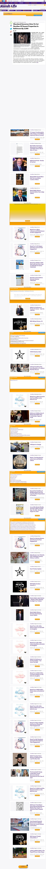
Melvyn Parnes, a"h (13, 380)
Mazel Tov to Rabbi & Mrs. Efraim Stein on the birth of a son (37, 691)
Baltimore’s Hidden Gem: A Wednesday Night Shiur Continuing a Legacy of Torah (37, 415)
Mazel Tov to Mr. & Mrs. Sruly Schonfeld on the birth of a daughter (37, 644)
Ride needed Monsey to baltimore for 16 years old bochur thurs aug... (23, 524)
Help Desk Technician (14, 428)
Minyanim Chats (13, 477)
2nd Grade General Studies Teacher (16, 429)
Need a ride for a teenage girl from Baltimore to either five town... (22, 522)
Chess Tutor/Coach (13, 476)
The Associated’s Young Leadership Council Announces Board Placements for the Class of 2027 (37, 774)
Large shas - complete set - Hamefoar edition (18, 483)
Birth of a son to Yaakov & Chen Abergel (17, 335)
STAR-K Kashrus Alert (35, 351)
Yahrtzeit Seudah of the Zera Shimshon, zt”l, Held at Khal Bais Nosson (37, 368)
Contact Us (43, 2)
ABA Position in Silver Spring (15, 480)
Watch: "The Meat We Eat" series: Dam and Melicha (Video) (36, 459)
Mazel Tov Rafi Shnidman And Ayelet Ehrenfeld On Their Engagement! (36, 740)
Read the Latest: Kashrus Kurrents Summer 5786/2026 (36, 279)
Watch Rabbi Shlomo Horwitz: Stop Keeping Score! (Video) (36, 613)
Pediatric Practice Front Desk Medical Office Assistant (20, 435)
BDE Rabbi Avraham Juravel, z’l (35, 584)
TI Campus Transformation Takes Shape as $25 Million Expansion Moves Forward (37, 133)
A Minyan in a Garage (35, 444)
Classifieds (27, 2)
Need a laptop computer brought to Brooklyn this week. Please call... (23, 530)
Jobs (11, 2)
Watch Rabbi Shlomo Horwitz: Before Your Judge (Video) (37, 192)
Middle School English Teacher (16, 433)
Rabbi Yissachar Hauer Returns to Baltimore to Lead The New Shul (36, 757)
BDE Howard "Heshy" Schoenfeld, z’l (35, 837)
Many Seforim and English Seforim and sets (18, 481)
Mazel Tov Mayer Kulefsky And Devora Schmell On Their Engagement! (36, 724)
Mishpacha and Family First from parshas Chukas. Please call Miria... (22, 529)
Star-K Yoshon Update (35, 569)
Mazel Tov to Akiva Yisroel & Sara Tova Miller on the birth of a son (37, 398)
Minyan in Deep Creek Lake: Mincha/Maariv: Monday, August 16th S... (23, 527)
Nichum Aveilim (34, 2)
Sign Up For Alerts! (30, 15)
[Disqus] (28, 85)
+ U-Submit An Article (38, 15)
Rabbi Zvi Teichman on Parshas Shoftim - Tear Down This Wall (36, 660)
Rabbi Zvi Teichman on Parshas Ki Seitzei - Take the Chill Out (37, 309)
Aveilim (43, 377)
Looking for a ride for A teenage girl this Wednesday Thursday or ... (22, 523)
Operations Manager (14, 431)
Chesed (7, 2)
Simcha (43, 332)
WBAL (25, 22)
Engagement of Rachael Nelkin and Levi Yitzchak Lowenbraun (22, 340)
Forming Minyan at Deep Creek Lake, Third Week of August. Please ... (23, 526)
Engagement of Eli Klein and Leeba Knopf (18, 343)
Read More (37, 139)
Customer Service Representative (16, 436)
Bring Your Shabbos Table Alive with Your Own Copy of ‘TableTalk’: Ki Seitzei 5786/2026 (36, 265)
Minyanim (21, 2)
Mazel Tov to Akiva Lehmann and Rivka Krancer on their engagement (37, 231)
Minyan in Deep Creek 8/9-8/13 (16, 474)
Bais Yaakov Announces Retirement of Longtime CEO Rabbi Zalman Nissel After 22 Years (36, 148)
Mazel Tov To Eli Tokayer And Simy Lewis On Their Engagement (36, 247)
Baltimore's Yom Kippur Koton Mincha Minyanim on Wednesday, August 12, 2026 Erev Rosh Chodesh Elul (37, 807)
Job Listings (12, 425)
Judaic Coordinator (13, 432)
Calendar (2, 2)
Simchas (15, 2)
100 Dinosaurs (13, 478)
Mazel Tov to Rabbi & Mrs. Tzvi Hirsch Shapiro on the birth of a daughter (36, 674)
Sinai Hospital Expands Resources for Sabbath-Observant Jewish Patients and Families (37, 823)
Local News (8, 13)
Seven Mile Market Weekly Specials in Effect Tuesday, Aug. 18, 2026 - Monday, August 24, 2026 (37, 509)
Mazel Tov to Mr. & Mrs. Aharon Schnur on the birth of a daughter (37, 627)
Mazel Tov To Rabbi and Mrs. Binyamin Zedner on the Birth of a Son (37, 790)
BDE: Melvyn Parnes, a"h (36, 321)
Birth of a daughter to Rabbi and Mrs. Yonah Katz (19, 338)
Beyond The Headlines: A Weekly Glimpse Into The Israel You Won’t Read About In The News (37, 493)
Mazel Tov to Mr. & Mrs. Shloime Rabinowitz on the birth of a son (37, 707)
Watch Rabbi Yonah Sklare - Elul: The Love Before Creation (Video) (37, 178)
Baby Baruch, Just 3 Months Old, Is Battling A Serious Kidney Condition (37, 556)
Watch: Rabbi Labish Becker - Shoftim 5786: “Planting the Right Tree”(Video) (37, 599)
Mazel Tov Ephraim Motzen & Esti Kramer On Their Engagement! (37, 540)
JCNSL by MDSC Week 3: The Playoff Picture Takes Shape (37, 851)
